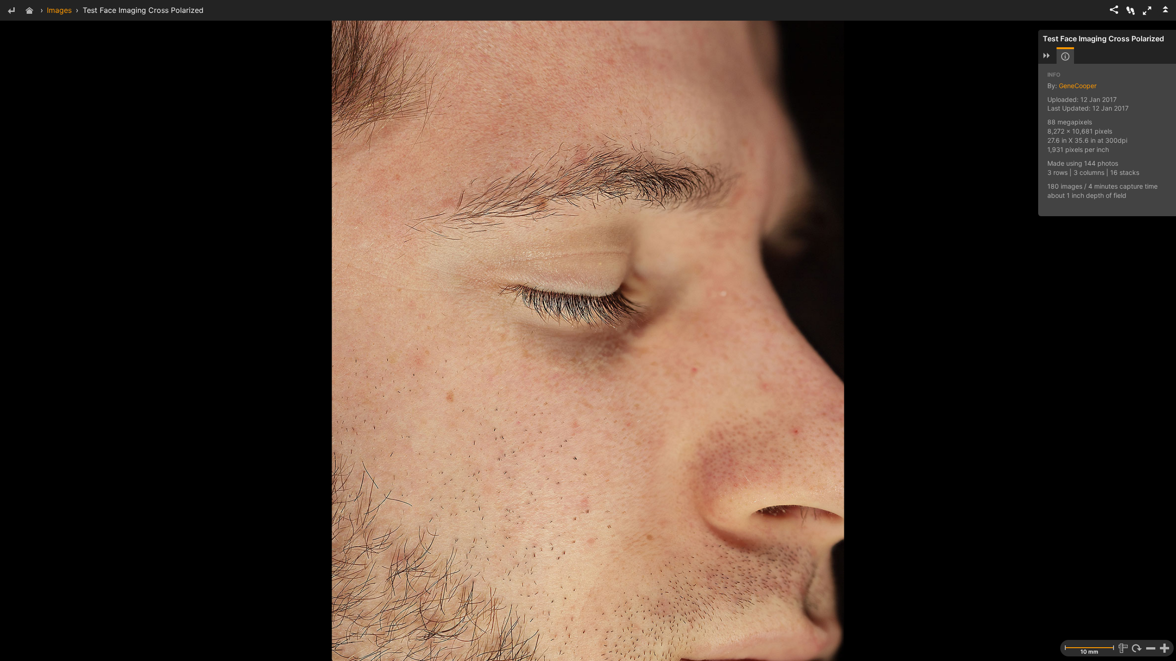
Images (59, 10)
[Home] (29, 11)
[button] (1147, 10)
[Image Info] (1065, 56)
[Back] (11, 11)
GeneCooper (1078, 86)
